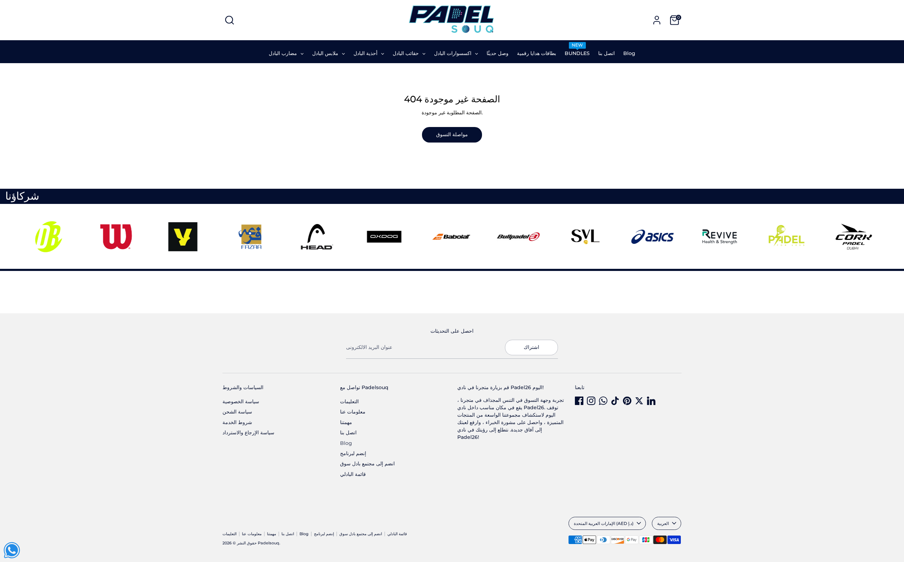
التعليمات (349, 401)
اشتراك (531, 347)
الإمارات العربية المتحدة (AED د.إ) (604, 523)
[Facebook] (579, 401)
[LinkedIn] (651, 401)
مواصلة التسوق (452, 134)
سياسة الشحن (237, 412)
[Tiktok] (615, 401)
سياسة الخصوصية (240, 401)
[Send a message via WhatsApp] (12, 550)
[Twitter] (639, 401)
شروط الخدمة (237, 422)
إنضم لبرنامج (353, 453)
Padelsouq (268, 543)
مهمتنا (346, 422)
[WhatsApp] (603, 401)
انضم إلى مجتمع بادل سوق (367, 463)
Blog (346, 443)
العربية (663, 523)
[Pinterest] (627, 401)
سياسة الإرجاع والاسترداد (248, 432)
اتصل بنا (348, 432)
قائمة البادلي (353, 474)
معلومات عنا (352, 412)
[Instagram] (591, 401)
